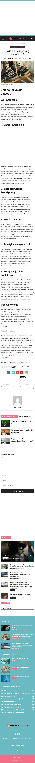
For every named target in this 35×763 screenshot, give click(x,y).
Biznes (12, 590)
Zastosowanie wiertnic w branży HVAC (17, 556)
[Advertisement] (17, 18)
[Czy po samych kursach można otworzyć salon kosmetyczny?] (5, 441)
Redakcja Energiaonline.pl (16, 558)
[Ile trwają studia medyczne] (5, 678)
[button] (32, 38)
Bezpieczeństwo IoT (8, 696)
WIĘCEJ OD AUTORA (25, 416)
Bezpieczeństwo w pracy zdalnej (12, 713)
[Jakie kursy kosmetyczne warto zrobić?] (5, 423)
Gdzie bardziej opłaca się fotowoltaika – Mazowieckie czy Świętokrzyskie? (20, 574)
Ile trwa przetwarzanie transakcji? (7, 388)
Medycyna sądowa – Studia (20, 658)
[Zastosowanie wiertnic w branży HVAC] (17, 551)
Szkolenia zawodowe (19, 46)
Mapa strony (17, 757)
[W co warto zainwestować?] (5, 669)
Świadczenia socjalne (8, 701)
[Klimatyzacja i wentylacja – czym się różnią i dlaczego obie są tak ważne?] (4, 566)
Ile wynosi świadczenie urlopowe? (27, 388)
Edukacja (14, 660)
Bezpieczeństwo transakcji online (13, 699)
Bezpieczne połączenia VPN (11, 704)
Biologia (3, 690)
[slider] (6, 367)
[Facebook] (17, 751)
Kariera (11, 46)
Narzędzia (5, 558)
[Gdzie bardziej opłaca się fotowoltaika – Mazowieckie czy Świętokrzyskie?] (4, 574)
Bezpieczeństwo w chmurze (11, 707)
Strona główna (4, 43)
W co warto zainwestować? (21, 667)
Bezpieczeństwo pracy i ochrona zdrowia (15, 693)
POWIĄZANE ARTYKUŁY (9, 416)
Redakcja (10, 58)
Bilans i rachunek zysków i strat (12, 710)
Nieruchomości (14, 568)
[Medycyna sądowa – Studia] (5, 661)
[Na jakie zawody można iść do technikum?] (5, 432)
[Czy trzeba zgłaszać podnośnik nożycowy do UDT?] (4, 596)
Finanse (14, 669)
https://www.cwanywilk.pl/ (19, 362)
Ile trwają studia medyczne (20, 676)
